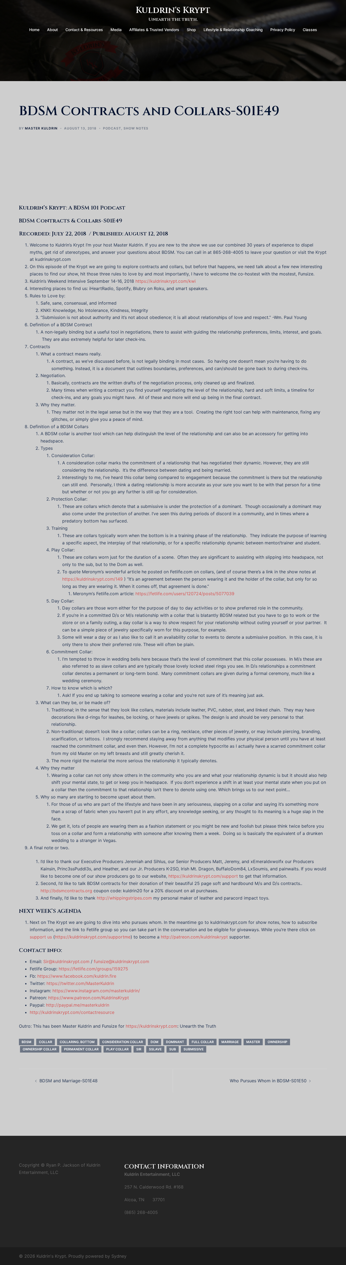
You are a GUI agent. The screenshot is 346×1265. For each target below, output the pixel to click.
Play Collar (117, 1049)
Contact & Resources (84, 29)
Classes (310, 29)
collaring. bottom (77, 1042)
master (253, 1042)
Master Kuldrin (41, 128)
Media (116, 29)
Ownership (277, 1042)
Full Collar (203, 1042)
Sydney (119, 1256)
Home (34, 29)
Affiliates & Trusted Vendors (154, 29)
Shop (191, 29)
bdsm (26, 1042)
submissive (194, 1049)
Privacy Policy (282, 29)
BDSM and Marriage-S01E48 (68, 1080)
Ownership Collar (39, 1049)
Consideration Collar (122, 1042)
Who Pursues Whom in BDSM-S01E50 (268, 1080)
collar (45, 1042)
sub (172, 1049)
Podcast (112, 128)
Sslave (155, 1049)
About (52, 29)
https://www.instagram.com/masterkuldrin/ (96, 990)
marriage (230, 1042)
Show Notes (136, 128)
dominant (175, 1042)
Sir (138, 1049)
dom (154, 1042)
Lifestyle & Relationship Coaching (233, 29)
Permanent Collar (81, 1049)
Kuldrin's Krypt (173, 10)
